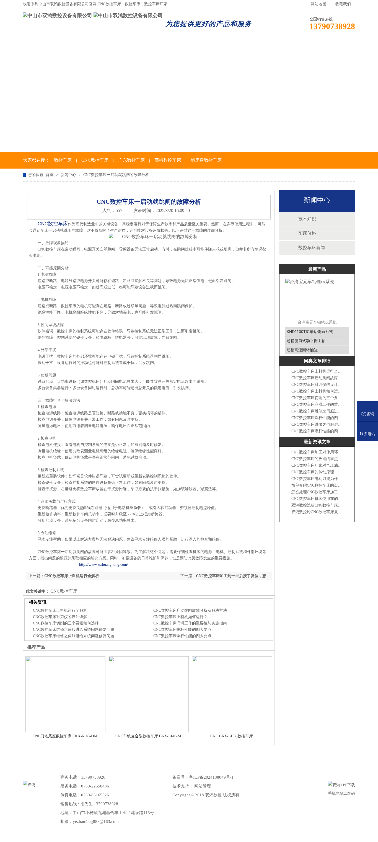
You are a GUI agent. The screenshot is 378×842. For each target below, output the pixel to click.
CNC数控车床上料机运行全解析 (71, 576)
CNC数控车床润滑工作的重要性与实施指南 (190, 623)
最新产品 (317, 269)
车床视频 (248, 46)
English (331, 46)
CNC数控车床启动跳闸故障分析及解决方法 (190, 610)
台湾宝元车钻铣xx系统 (317, 322)
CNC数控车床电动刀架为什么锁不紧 (317, 479)
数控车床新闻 (311, 247)
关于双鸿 (78, 46)
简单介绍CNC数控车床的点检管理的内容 (317, 485)
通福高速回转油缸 (302, 350)
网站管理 (202, 786)
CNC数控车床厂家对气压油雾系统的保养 (317, 465)
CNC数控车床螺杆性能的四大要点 (182, 629)
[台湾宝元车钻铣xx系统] (317, 297)
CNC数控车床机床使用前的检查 (317, 499)
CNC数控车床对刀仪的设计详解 (60, 617)
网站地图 (318, 4)
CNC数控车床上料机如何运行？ (180, 617)
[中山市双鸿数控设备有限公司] (57, 15)
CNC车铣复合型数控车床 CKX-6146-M (148, 736)
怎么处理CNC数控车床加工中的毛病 (317, 492)
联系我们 (291, 46)
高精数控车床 (167, 160)
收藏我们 (343, 4)
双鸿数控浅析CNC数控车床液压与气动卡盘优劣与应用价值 (317, 505)
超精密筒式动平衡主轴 (306, 341)
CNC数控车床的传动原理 (312, 472)
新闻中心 (163, 46)
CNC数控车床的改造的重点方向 (317, 459)
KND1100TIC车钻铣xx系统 (310, 331)
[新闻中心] (189, 103)
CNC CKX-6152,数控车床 (231, 736)
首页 (39, 46)
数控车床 (120, 46)
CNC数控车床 (94, 160)
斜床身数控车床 (206, 160)
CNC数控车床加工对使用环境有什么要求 (317, 452)
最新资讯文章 (317, 441)
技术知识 (307, 218)
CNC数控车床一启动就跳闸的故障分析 (116, 175)
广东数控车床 (131, 160)
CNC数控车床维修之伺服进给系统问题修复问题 (73, 629)
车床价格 (205, 46)
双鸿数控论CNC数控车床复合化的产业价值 (317, 512)
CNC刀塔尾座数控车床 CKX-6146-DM (65, 736)
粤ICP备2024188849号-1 (211, 777)
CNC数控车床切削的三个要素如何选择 (66, 623)
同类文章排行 (317, 360)
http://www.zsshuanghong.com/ (103, 564)
